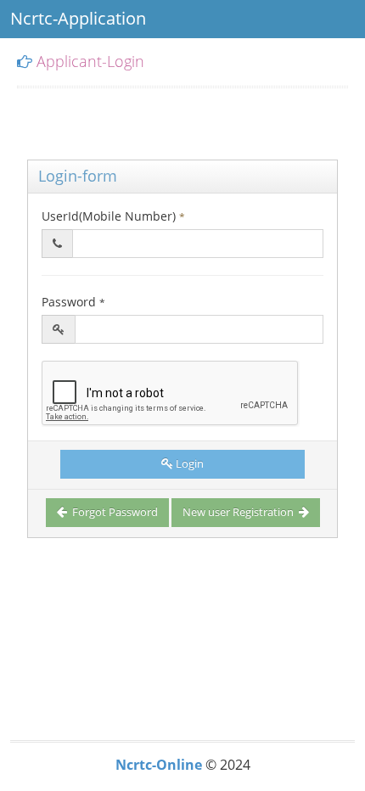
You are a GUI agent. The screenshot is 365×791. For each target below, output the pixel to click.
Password (73, 302)
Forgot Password (114, 511)
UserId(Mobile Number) (113, 216)
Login (190, 463)
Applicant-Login (90, 61)
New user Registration (239, 511)
